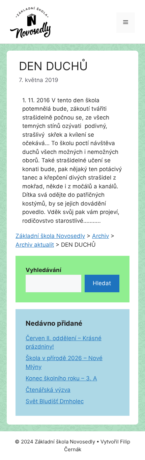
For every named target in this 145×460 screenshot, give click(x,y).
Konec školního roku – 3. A (61, 378)
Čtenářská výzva (48, 389)
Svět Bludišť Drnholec (55, 401)
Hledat (102, 283)
